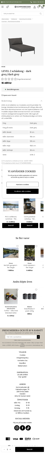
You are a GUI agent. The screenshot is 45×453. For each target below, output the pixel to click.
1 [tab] (19, 232)
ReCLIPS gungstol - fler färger (11, 266)
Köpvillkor (22, 363)
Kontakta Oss (22, 360)
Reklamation (22, 366)
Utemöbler (5, 19)
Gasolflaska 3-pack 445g (29, 310)
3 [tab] (26, 232)
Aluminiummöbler (25, 19)
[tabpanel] (10, 213)
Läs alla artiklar (22, 375)
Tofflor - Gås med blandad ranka (11, 312)
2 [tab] (22, 232)
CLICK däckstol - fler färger (29, 266)
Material (14, 19)
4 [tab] (27, 275)
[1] (22, 44)
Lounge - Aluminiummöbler (11, 21)
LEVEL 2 (32, 155)
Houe (3, 67)
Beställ (11, 225)
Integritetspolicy (22, 358)
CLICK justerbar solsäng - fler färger (29, 218)
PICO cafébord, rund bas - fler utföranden (11, 218)
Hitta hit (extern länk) (22, 396)
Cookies (22, 355)
